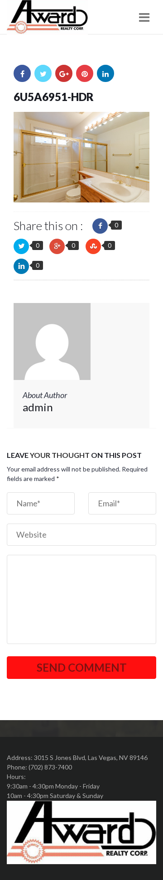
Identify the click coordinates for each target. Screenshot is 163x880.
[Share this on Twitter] (21, 246)
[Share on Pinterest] (84, 73)
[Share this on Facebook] (100, 226)
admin (38, 407)
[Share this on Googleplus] (57, 246)
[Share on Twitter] (43, 73)
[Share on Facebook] (22, 73)
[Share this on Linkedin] (21, 266)
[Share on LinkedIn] (105, 73)
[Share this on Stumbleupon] (93, 246)
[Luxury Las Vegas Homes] (47, 17)
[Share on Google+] (63, 73)
